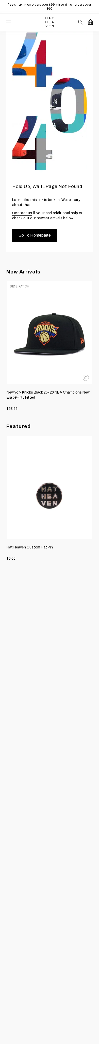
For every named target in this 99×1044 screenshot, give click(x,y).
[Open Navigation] (10, 22)
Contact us (22, 213)
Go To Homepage (35, 235)
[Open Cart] (90, 22)
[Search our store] (81, 22)
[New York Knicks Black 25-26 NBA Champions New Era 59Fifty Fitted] (49, 332)
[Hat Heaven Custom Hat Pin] (49, 487)
